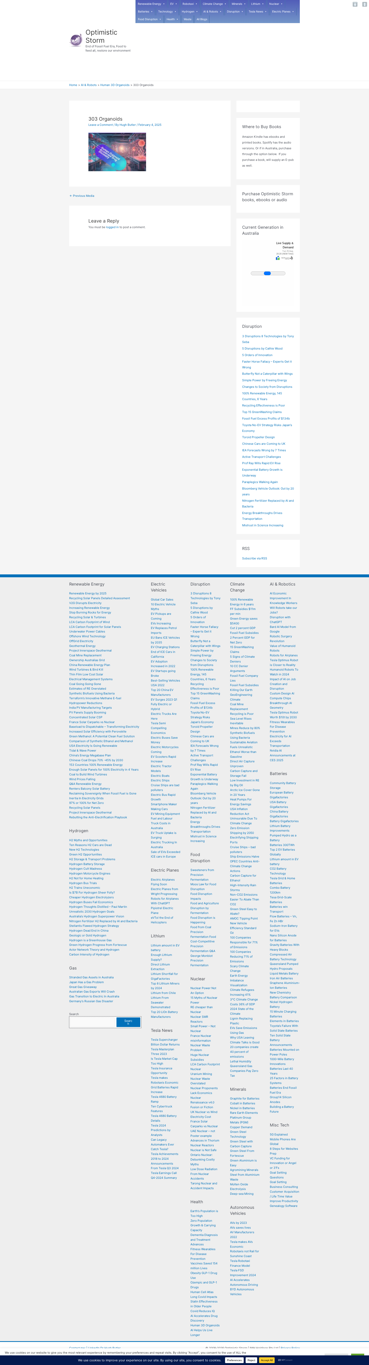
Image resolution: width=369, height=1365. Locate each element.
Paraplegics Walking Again (260, 482)
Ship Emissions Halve (244, 856)
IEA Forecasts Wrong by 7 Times (264, 450)
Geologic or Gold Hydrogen (87, 935)
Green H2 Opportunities (85, 854)
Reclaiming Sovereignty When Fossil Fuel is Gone (102, 793)
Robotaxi (188, 3)
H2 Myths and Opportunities (88, 840)
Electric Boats (160, 776)
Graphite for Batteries (244, 1098)
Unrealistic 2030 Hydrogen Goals (91, 911)
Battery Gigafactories (284, 821)
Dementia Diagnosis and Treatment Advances (204, 1239)
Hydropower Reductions (85, 703)
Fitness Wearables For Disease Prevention (202, 1254)
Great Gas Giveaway (83, 987)
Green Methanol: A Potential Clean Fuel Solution (102, 736)
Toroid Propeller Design (258, 437)
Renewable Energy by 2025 (87, 593)
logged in (112, 227)
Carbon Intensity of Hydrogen (89, 954)
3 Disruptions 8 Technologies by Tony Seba (205, 598)
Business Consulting (284, 1187)
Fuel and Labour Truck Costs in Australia (162, 823)
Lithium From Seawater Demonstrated (160, 1002)
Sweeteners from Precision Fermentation (202, 874)
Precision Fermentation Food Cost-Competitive (203, 936)
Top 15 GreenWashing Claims (262, 412)
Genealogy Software (284, 1206)
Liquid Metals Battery (284, 973)
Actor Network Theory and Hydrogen (94, 949)
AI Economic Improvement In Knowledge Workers (283, 598)
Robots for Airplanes (284, 655)
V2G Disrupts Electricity (85, 603)
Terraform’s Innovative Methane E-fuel (95, 698)
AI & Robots (210, 11)
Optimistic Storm (101, 36)
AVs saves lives (240, 1227)
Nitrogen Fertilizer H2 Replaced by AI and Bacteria (103, 921)
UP (364, 4)
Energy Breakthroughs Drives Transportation (205, 826)
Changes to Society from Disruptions (267, 387)
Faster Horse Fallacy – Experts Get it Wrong (204, 631)
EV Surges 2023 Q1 (164, 699)
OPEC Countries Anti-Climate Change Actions (245, 866)
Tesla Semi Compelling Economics (158, 728)
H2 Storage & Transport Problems (92, 859)
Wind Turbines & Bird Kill (86, 669)
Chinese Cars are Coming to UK (263, 444)
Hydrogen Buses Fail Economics (91, 902)
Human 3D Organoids (205, 1325)
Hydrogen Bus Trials (83, 883)
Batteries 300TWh (282, 845)
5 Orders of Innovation (257, 355)
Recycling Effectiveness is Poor (263, 405)
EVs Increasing (161, 623)
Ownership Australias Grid (87, 660)
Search (74, 1014)
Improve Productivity (284, 1201)
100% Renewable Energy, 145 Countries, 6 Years (203, 674)
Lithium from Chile (163, 993)
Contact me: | (78, 1348)
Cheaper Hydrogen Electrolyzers (91, 897)
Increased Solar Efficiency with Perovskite (97, 731)
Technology (165, 11)
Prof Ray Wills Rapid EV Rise (261, 463)
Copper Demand (241, 1127)
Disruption (233, 11)
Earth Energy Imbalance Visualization (239, 980)
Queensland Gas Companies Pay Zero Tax (244, 1070)
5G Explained (279, 1134)
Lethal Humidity (240, 1061)
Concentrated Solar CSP (85, 717)
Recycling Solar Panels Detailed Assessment (99, 598)
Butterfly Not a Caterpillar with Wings (267, 373)
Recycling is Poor (242, 714)
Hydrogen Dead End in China (88, 930)
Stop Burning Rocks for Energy (90, 612)
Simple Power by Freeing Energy (264, 380)
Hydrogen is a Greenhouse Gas (90, 940)
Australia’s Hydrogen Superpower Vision (96, 916)
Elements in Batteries (284, 1021)
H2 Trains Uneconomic (84, 887)
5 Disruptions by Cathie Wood (262, 348)
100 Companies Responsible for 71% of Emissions (244, 942)
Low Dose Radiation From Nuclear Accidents (203, 1174)
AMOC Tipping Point (244, 918)
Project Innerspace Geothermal (90, 650)
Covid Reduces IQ (202, 1311)
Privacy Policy (290, 1348)
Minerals (237, 3)
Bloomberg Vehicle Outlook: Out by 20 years (203, 798)
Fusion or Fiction (201, 1107)
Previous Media (82, 196)
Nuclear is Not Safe (203, 1150)
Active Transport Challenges (261, 457)
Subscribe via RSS (254, 558)
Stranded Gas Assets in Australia (91, 977)
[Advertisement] (218, 52)
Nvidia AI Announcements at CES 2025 (282, 755)
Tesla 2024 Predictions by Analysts (160, 1130)
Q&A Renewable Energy (85, 784)
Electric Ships (160, 780)
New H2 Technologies (84, 849)
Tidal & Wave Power (82, 750)
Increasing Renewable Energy (89, 608)
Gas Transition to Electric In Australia (94, 996)
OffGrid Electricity (81, 641)
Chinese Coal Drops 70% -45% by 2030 (96, 760)
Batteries (143, 11)
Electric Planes (281, 11)
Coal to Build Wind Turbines (88, 774)
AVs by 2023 (238, 1223)
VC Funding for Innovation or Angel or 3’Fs (283, 1163)
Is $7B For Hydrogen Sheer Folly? (92, 892)
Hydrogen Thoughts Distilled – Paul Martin (98, 907)
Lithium (255, 3)
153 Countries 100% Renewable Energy (96, 765)
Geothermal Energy (82, 646)
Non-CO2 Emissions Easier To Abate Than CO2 (244, 899)
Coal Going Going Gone (85, 684)
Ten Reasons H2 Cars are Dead (90, 845)
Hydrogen (188, 11)
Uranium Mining (201, 1074)
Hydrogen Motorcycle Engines (89, 873)
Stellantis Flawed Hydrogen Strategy (94, 926)
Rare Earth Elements (244, 1113)
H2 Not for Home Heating (86, 878)
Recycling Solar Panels (84, 807)
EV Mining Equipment (165, 814)
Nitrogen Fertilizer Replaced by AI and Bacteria (203, 812)
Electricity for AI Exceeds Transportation (280, 741)
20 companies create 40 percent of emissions (244, 1051)
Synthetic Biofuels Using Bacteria (92, 693)
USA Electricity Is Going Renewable (93, 746)
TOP (355, 4)
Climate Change (213, 3)
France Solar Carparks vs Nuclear (92, 722)
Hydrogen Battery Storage (87, 864)
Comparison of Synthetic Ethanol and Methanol (101, 741)
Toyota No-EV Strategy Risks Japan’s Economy (202, 717)
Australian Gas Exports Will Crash (92, 991)
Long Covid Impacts (203, 1297)
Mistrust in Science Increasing (262, 525)
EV (172, 3)
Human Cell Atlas (202, 1292)
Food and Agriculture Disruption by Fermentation (204, 908)
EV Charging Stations (165, 647)
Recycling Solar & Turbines (87, 617)
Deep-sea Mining (241, 1194)
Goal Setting (278, 1182)
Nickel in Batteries (242, 1108)
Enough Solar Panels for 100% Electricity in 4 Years (104, 769)
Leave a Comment (100, 125)
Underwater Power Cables (87, 631)
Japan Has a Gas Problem (86, 982)
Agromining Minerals (244, 1170)
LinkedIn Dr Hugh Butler (104, 1348)
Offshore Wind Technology (87, 636)
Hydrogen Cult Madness (85, 868)
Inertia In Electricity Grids (86, 798)
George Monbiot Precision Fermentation (201, 960)
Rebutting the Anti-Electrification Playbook (98, 817)
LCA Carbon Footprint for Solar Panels (95, 627)
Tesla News (256, 11)
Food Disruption (148, 19)
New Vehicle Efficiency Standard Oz (243, 928)
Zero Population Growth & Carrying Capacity (203, 1225)
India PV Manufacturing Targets (90, 707)
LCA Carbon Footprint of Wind (89, 622)
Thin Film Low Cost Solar (86, 674)
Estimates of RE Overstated (87, 688)
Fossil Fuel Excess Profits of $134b (266, 418)
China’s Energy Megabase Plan (90, 755)
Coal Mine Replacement (85, 655)
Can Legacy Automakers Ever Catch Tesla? (162, 1144)
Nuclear (274, 3)
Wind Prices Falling (82, 779)
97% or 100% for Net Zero (86, 803)
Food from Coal (200, 927)
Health (171, 19)
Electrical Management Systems (91, 679)
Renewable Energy (149, 3)
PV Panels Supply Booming (87, 712)
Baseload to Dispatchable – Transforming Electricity (104, 726)
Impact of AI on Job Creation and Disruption (283, 684)
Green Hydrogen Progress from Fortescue (98, 945)
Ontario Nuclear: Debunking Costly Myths (202, 1159)
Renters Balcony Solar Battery (89, 788)
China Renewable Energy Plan (89, 665)
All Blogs (202, 19)
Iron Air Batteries (281, 978)
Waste (187, 19)
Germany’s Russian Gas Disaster (91, 1001)
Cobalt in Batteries (242, 1103)
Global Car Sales (162, 599)
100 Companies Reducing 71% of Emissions (241, 956)
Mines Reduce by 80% (245, 728)
